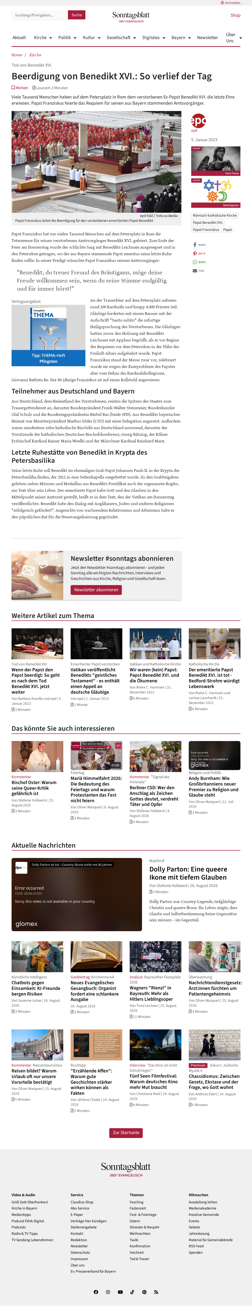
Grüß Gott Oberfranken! (30, 1202)
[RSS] (156, 1293)
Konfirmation (140, 1246)
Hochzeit (137, 1252)
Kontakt (77, 1233)
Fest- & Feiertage (143, 1214)
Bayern (178, 37)
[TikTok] (132, 1293)
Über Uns (231, 37)
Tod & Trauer (139, 1259)
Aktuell (19, 37)
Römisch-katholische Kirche (215, 215)
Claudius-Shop (82, 1202)
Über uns (77, 1265)
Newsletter (207, 37)
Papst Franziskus (206, 229)
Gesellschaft (118, 37)
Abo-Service (80, 1208)
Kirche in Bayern (24, 1208)
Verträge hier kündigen (89, 1221)
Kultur (89, 37)
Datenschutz (80, 1252)
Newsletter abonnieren (96, 590)
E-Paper (77, 1214)
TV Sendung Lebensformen (32, 1240)
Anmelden (232, 2)
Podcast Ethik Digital (28, 1221)
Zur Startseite (126, 1132)
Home (17, 54)
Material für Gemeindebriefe (211, 1240)
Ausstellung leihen (203, 1202)
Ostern (135, 1221)
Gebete (194, 1227)
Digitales (150, 37)
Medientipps (21, 1214)
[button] (20, 88)
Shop (235, 15)
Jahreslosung (199, 1233)
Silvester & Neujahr (144, 1227)
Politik (64, 37)
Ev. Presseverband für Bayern (93, 1271)
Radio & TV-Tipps (25, 1233)
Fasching (136, 1202)
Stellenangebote (84, 1227)
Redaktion (79, 1240)
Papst (227, 229)
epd (194, 130)
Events (194, 1221)
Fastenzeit (138, 1208)
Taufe (134, 1240)
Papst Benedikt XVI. (208, 222)
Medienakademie (202, 1208)
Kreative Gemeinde (204, 1214)
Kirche (40, 37)
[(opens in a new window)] (96, 1293)
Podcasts (19, 1227)
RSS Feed (196, 1246)
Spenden (196, 1252)
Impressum (79, 1259)
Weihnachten (140, 1233)
